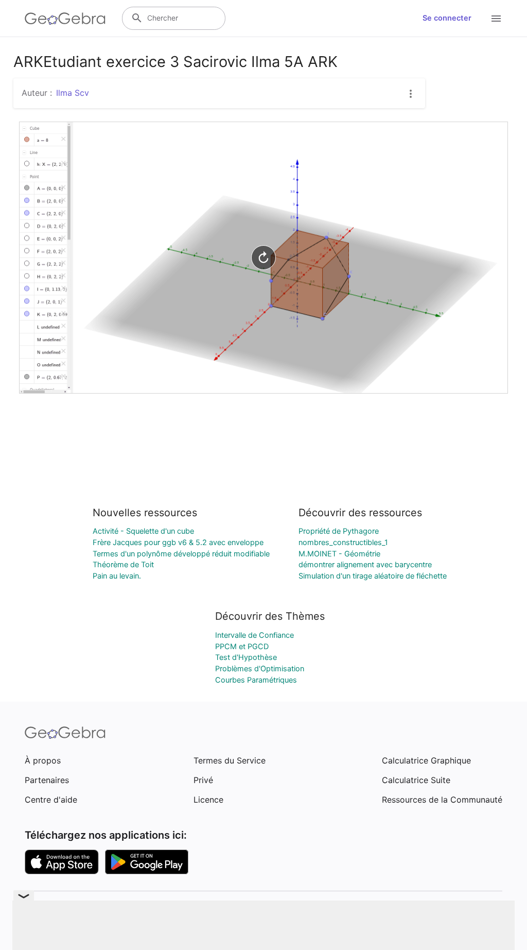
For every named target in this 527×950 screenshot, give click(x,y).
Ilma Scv (72, 93)
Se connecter (447, 18)
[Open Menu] (496, 18)
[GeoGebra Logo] (65, 18)
